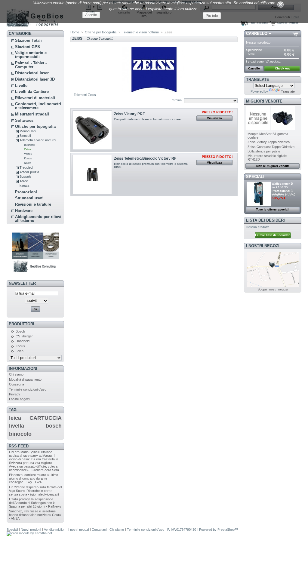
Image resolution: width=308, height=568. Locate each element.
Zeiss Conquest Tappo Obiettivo (271, 147)
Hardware (23, 210)
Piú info (212, 16)
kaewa (24, 185)
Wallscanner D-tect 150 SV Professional (283, 187)
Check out (282, 68)
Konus (28, 158)
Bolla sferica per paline (264, 151)
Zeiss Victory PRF (129, 114)
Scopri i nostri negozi (272, 289)
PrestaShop (226, 529)
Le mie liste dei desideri (273, 235)
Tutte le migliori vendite (272, 165)
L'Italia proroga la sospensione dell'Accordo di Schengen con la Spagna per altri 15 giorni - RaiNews (35, 502)
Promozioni (26, 192)
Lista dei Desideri (265, 220)
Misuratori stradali (32, 114)
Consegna (16, 384)
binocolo (20, 434)
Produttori (21, 324)
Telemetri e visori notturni (38, 140)
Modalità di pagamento (25, 379)
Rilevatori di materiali (35, 98)
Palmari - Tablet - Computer (31, 65)
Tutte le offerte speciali (272, 209)
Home (74, 32)
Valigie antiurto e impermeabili (31, 55)
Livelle (21, 85)
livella (16, 426)
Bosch (20, 331)
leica (15, 418)
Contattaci (99, 529)
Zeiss (27, 149)
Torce (24, 181)
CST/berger (24, 336)
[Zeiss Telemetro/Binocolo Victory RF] (92, 174)
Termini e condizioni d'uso (27, 389)
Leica (19, 351)
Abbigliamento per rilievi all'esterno (38, 218)
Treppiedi (26, 167)
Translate (288, 91)
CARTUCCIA (45, 418)
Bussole (25, 176)
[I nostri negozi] (273, 285)
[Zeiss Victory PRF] (92, 130)
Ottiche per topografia (35, 126)
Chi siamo (16, 374)
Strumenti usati (29, 198)
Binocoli (25, 135)
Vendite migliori (54, 529)
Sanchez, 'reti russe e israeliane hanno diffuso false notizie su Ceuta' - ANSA (35, 514)
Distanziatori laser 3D (35, 79)
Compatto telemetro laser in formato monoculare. (148, 119)
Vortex (28, 153)
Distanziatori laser (32, 73)
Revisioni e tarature (33, 204)
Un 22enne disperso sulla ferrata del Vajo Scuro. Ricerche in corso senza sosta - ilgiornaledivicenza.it (35, 490)
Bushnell (29, 144)
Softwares (24, 120)
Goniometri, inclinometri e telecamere (38, 106)
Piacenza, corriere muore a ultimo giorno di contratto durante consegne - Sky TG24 (33, 478)
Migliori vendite (264, 101)
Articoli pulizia (29, 172)
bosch (54, 426)
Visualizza (214, 118)
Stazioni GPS (27, 47)
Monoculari (27, 131)
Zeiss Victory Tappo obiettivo (269, 142)
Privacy (14, 394)
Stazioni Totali (28, 40)
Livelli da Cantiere (32, 91)
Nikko (27, 162)
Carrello (256, 33)
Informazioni (23, 368)
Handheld (22, 341)
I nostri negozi (19, 399)
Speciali (255, 176)
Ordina (177, 100)
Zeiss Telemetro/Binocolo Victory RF (145, 158)
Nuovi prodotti (31, 529)
